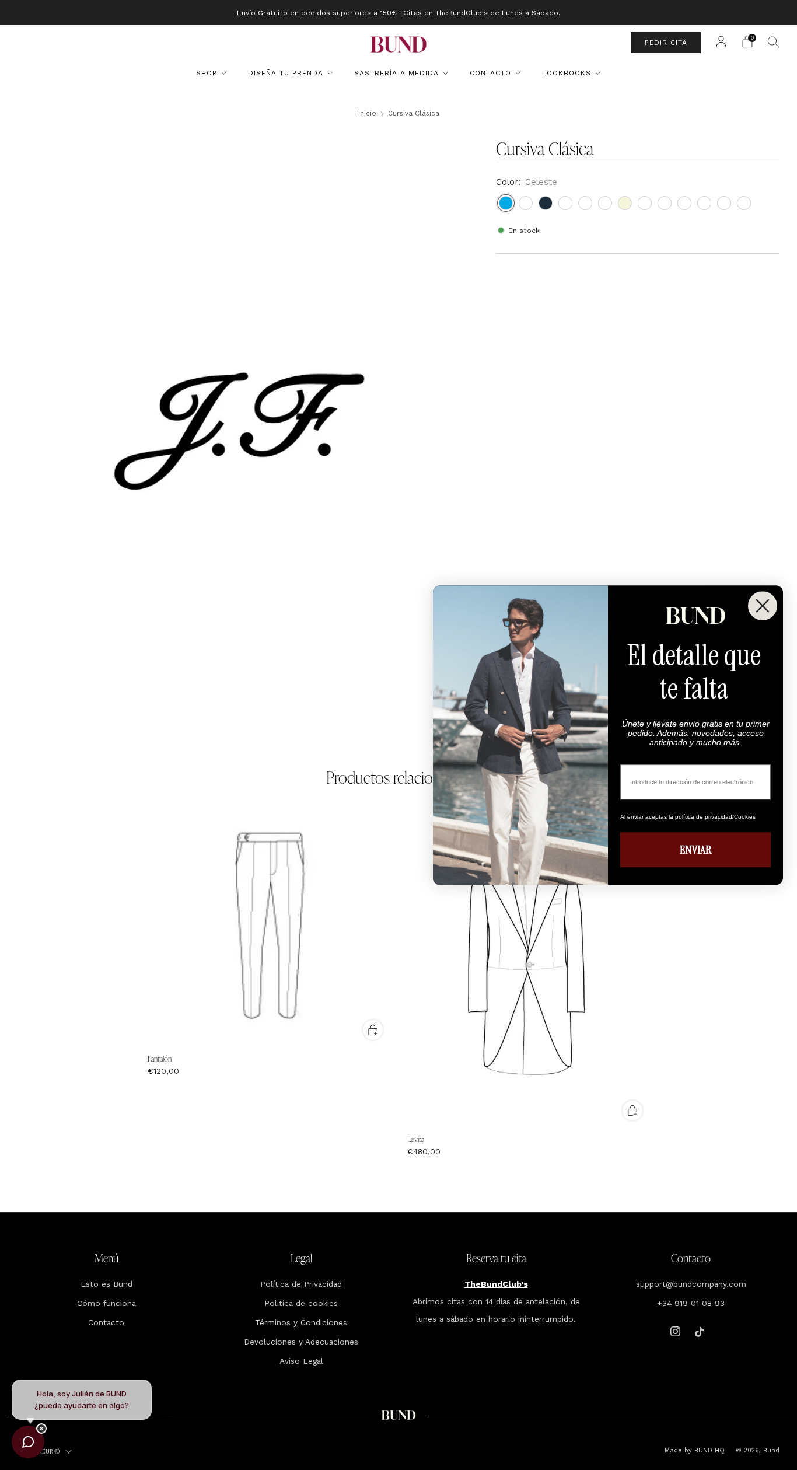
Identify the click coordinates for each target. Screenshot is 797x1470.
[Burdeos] (565, 203)
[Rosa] (743, 203)
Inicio (367, 113)
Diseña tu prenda (285, 73)
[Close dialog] (762, 605)
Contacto (490, 73)
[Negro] (605, 203)
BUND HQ (708, 1450)
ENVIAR (695, 849)
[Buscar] (773, 41)
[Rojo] (724, 203)
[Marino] (545, 203)
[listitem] (398, 12)
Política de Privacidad (301, 1284)
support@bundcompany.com (691, 1284)
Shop (206, 73)
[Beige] (624, 203)
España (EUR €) (40, 1451)
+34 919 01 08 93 (691, 1303)
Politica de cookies (301, 1303)
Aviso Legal (301, 1361)
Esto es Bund (106, 1284)
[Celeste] (505, 203)
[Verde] (585, 203)
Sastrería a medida (396, 73)
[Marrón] (704, 203)
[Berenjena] (684, 203)
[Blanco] (525, 203)
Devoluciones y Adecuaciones (301, 1341)
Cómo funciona (106, 1303)
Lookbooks (566, 73)
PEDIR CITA (666, 43)
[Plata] (644, 203)
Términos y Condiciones (301, 1322)
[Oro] (664, 203)
